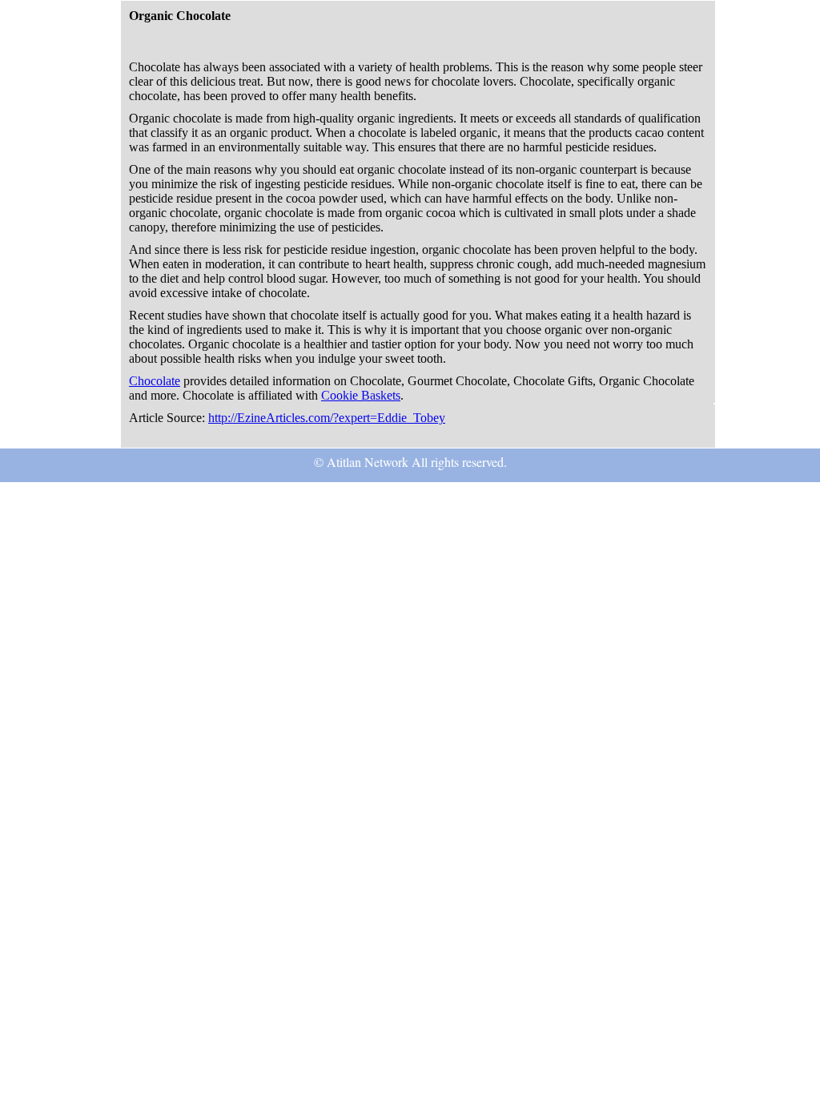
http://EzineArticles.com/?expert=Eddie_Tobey (326, 417)
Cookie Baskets (360, 395)
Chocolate (154, 381)
